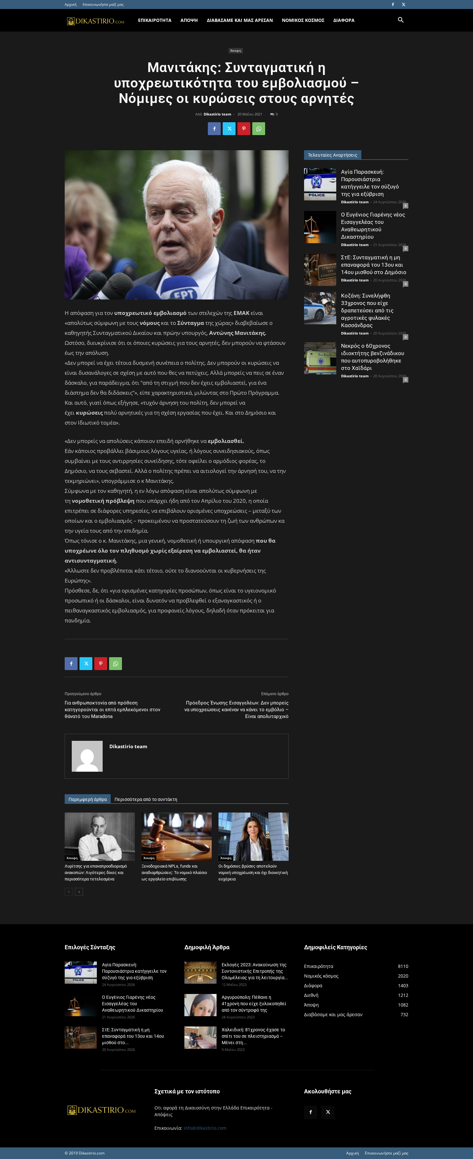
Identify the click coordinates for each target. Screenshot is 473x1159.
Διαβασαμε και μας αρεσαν (240, 20)
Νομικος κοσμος (303, 20)
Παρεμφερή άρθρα (88, 799)
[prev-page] (69, 892)
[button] (400, 21)
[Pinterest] (243, 128)
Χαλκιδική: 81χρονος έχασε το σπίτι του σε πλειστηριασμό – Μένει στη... (253, 1036)
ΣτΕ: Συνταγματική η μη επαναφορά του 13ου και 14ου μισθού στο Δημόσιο (373, 264)
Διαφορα (344, 20)
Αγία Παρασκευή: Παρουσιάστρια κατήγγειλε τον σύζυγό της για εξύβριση (134, 971)
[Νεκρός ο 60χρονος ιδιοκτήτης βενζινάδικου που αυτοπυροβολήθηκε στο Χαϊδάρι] (320, 358)
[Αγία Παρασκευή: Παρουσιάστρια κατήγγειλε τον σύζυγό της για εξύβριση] (320, 184)
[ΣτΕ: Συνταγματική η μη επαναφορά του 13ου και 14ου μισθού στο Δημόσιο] (320, 270)
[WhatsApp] (258, 128)
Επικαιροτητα (155, 20)
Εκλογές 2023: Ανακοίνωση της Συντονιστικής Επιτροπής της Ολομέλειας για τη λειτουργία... (255, 971)
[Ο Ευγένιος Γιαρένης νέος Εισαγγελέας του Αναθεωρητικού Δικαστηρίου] (320, 227)
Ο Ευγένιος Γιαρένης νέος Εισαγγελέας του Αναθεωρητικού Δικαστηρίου (132, 1004)
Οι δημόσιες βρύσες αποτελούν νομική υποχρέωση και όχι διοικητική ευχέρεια (253, 872)
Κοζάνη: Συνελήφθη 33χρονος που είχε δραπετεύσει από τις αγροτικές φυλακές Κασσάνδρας (367, 310)
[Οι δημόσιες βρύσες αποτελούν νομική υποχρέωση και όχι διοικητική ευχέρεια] (253, 837)
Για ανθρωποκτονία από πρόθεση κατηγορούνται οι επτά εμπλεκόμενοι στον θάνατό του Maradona (112, 709)
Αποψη (189, 20)
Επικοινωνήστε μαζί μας (103, 4)
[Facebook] (393, 4)
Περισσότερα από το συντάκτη (146, 799)
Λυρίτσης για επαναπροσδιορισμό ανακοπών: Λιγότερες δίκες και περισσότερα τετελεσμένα (96, 872)
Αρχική (71, 4)
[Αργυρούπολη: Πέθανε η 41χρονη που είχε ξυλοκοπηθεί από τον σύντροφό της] (200, 1005)
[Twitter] (403, 4)
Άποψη (235, 50)
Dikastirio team (217, 114)
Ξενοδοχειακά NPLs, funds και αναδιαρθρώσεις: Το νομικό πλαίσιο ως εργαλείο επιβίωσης (174, 872)
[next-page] (79, 892)
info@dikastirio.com (205, 1128)
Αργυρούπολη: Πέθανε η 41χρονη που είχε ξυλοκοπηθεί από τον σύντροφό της (254, 1004)
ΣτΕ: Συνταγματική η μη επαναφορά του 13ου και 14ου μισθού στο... (133, 1036)
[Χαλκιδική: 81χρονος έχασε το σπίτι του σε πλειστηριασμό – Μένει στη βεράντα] (200, 1037)
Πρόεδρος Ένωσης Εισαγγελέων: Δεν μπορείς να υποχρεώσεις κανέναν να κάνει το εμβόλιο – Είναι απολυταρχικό (236, 709)
